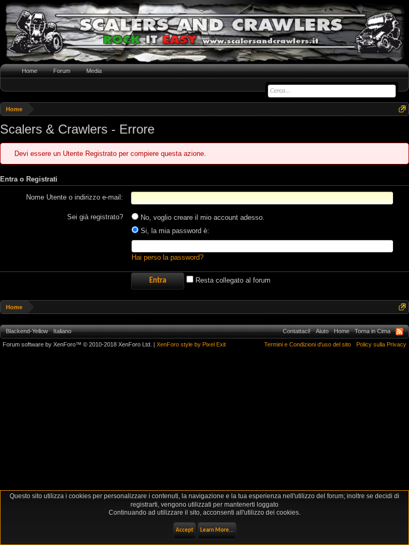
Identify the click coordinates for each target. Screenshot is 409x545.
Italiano (62, 331)
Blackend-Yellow (27, 331)
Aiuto (322, 331)
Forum (61, 71)
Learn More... (217, 530)
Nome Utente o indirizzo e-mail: (74, 197)
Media (94, 71)
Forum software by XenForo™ (77, 344)
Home (29, 71)
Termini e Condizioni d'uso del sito (307, 344)
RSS (399, 331)
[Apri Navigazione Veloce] (402, 108)
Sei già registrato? (95, 217)
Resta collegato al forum (232, 280)
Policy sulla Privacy (381, 344)
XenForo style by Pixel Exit (191, 344)
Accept (184, 530)
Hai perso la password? (167, 257)
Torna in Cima (372, 331)
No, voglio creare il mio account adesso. (201, 217)
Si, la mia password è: (173, 231)
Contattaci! (296, 331)
